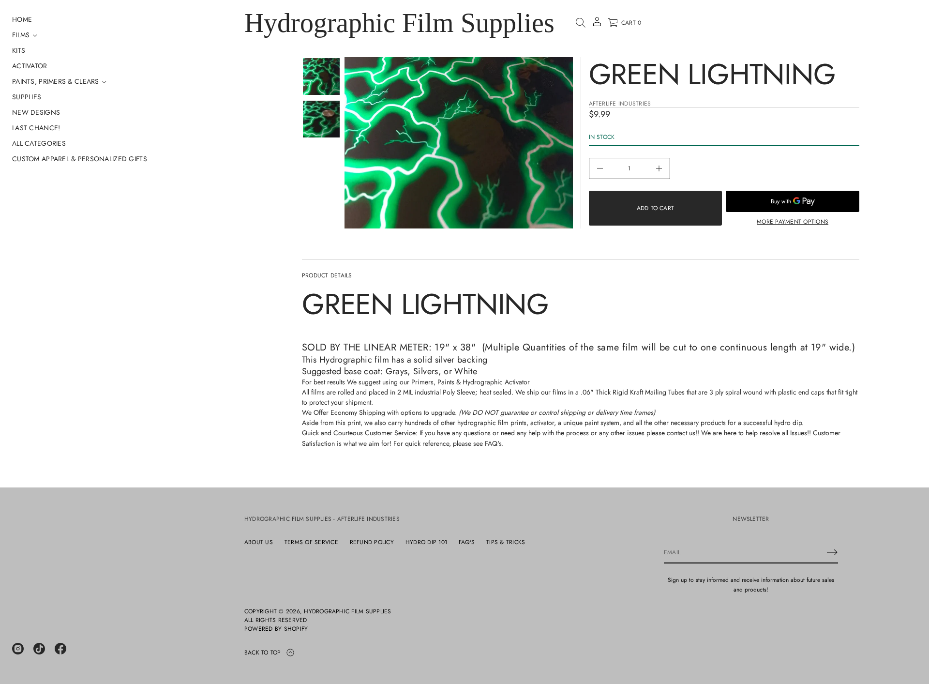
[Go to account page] (597, 25)
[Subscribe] (832, 552)
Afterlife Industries (620, 103)
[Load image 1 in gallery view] (321, 76)
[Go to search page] (580, 22)
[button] (580, 22)
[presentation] (459, 142)
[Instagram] (18, 648)
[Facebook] (60, 648)
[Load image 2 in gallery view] (321, 119)
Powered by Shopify (276, 628)
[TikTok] (39, 648)
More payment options (792, 222)
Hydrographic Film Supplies (399, 23)
